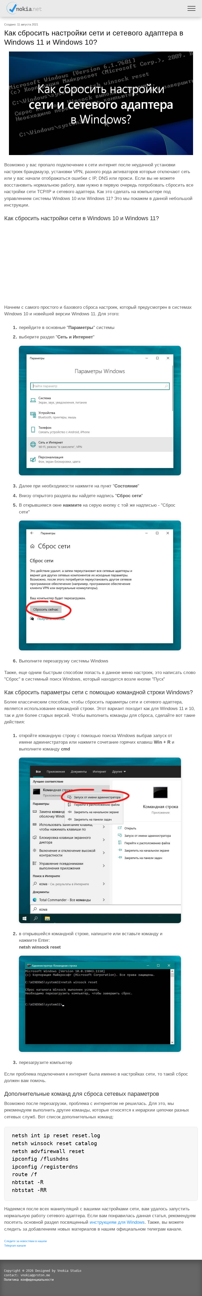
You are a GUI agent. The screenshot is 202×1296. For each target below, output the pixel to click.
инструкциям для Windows (117, 1222)
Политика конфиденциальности (29, 1280)
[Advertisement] (101, 261)
